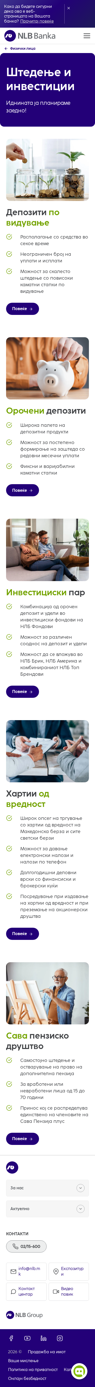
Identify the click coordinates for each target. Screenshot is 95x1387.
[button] (69, 8)
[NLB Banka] (29, 36)
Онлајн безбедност (27, 1378)
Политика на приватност (33, 1369)
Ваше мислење (23, 1360)
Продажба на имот (47, 1351)
